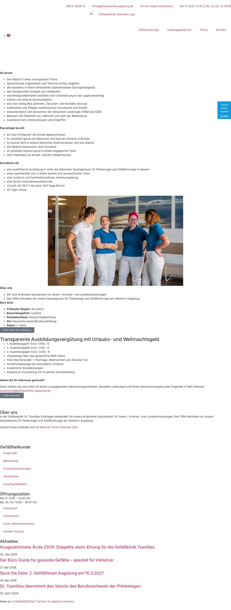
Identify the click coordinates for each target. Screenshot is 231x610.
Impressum (10, 508)
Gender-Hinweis (13, 531)
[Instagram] (13, 436)
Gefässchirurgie (149, 29)
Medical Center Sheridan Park (59, 427)
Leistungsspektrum (179, 29)
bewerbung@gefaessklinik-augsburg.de (25, 390)
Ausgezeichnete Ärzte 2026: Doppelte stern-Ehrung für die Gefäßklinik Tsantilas (77, 547)
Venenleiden (11, 476)
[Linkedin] (23, 436)
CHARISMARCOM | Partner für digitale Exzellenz (42, 601)
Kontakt (221, 29)
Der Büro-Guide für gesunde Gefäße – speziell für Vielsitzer (57, 560)
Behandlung (10, 460)
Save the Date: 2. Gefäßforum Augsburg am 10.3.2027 (52, 573)
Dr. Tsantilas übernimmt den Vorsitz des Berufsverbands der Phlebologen (70, 586)
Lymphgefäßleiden (15, 484)
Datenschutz (11, 516)
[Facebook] (4, 436)
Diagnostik (10, 453)
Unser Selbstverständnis (18, 523)
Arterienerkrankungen (17, 468)
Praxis (204, 29)
